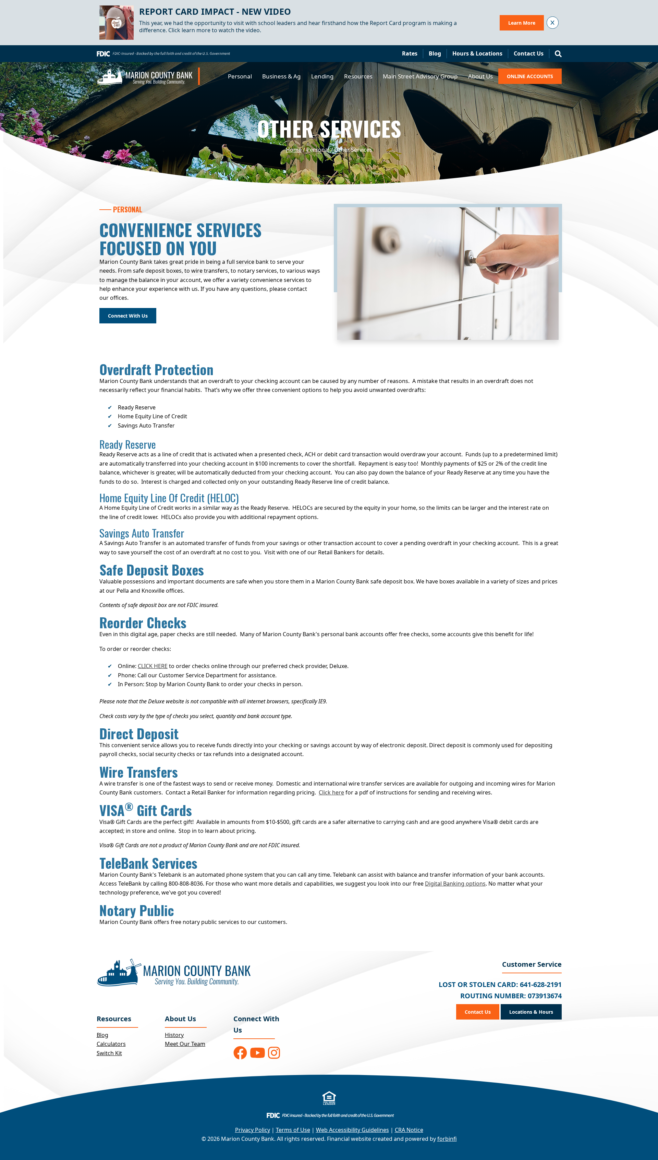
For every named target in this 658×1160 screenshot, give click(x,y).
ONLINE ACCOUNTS (530, 76)
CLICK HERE (153, 666)
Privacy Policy (252, 1130)
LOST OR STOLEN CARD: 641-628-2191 (500, 984)
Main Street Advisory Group (420, 76)
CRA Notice (409, 1130)
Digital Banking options (455, 883)
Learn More (521, 23)
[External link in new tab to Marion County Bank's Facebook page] (240, 1052)
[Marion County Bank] (148, 76)
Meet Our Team (185, 1044)
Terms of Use (293, 1130)
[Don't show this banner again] (553, 22)
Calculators (111, 1044)
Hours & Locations (477, 53)
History (174, 1035)
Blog (435, 53)
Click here (331, 792)
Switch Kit (109, 1053)
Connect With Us (128, 315)
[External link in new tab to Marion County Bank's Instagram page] (274, 1052)
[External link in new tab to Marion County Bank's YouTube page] (257, 1052)
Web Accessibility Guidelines (352, 1130)
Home (294, 149)
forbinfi (447, 1139)
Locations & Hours (531, 1012)
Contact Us (529, 53)
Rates (409, 53)
